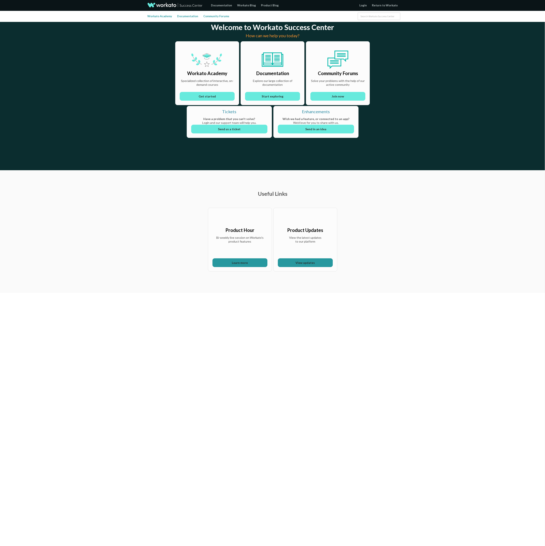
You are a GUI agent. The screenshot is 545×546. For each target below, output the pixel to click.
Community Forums (216, 16)
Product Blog (270, 5)
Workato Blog (246, 5)
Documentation (221, 5)
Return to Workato (385, 5)
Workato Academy (159, 16)
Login (363, 5)
